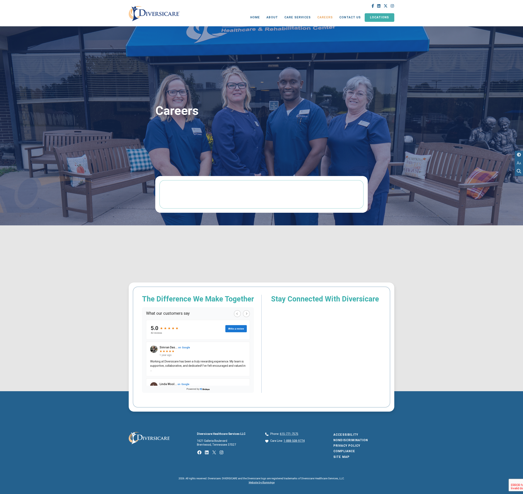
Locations (379, 17)
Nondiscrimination (350, 440)
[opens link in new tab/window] (154, 22)
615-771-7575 (289, 433)
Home (255, 17)
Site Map (341, 457)
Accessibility (345, 434)
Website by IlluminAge (262, 482)
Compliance (344, 451)
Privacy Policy (346, 445)
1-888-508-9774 (294, 440)
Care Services (297, 17)
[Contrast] (519, 155)
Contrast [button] (519, 155)
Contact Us (350, 17)
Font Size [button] (519, 163)
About (272, 17)
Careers (325, 17)
